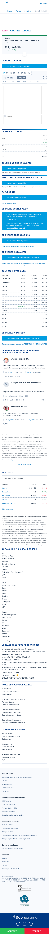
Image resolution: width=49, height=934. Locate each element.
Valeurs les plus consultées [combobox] (13, 478)
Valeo (4, 604)
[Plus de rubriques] (45, 31)
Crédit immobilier (8, 747)
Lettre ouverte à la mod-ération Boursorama (18, 649)
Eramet (4, 588)
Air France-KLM (7, 556)
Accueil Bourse (7, 689)
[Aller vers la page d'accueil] (6, 3)
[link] (17, 777)
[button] (2, 3)
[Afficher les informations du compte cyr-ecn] (6, 360)
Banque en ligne (7, 733)
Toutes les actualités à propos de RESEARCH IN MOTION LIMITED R (24, 264)
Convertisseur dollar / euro (11, 712)
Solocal (4, 599)
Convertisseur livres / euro (11, 720)
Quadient (5, 596)
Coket (29, 372)
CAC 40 (4, 488)
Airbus (4, 623)
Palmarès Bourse (8, 702)
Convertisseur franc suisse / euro (14, 723)
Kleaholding (6, 636)
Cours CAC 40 (7, 694)
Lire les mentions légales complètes (12, 460)
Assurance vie (7, 744)
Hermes (4, 612)
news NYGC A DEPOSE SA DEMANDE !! (16, 657)
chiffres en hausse (19, 406)
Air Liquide (5, 625)
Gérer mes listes (7, 509)
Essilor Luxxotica (8, 558)
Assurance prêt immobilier (11, 754)
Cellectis (5, 567)
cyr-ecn (10, 372)
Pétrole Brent (6, 492)
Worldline (5, 634)
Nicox (4, 577)
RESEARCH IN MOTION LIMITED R (22, 40)
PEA (3, 760)
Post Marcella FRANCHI (10, 660)
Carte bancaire (7, 739)
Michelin (5, 561)
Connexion (43, 3)
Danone (4, 569)
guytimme (11, 420)
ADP (3, 607)
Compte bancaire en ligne (11, 736)
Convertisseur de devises (11, 709)
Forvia (4, 593)
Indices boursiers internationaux (13, 699)
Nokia (4, 582)
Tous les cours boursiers (10, 691)
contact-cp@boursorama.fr (15, 228)
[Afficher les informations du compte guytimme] (6, 408)
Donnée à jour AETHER (10, 672)
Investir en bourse (8, 757)
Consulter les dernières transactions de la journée (18, 246)
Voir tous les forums (24, 464)
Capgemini (5, 631)
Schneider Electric (8, 564)
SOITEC (5, 499)
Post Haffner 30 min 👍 (10, 675)
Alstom (4, 591)
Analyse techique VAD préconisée (26, 382)
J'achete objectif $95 (20, 358)
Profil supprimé (12, 396)
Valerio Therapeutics (9, 615)
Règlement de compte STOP (12, 654)
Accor (4, 628)
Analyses (26, 31)
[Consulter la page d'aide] (38, 3)
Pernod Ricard (7, 617)
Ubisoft (4, 620)
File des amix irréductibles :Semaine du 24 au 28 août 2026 (23, 651)
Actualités (15, 31)
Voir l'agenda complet (9, 203)
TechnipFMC (6, 601)
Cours (5, 31)
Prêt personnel (7, 749)
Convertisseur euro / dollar (11, 715)
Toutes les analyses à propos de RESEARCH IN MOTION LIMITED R (24, 345)
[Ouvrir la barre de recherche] (34, 3)
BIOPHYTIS (6, 495)
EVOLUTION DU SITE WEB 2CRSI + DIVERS (18, 678)
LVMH (4, 575)
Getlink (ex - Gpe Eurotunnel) (12, 572)
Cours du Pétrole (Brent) (10, 704)
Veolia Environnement (9, 585)
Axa (3, 553)
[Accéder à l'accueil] (3, 11)
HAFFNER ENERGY (9, 503)
